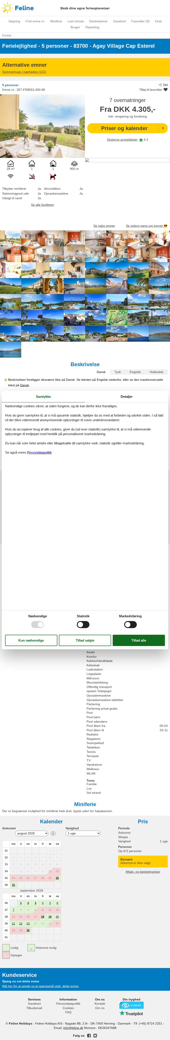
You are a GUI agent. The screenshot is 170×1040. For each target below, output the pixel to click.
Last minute (76, 21)
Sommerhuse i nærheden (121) (24, 72)
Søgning (14, 21)
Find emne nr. (35, 21)
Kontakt (100, 1003)
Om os (99, 1008)
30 (57, 878)
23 (28, 923)
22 (20, 923)
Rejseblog (92, 27)
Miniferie (56, 21)
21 (13, 923)
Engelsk (135, 372)
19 (50, 916)
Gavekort (119, 21)
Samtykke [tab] (43, 396)
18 (42, 916)
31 (13, 885)
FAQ (68, 1012)
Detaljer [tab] (127, 396)
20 (57, 916)
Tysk (117, 372)
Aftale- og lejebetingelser (143, 871)
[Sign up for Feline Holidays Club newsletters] (95, 1035)
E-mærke (131, 1005)
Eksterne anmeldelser (122, 139)
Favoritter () (140, 21)
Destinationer (98, 21)
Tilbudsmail (34, 1008)
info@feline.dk (73, 1028)
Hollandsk (156, 372)
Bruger (75, 27)
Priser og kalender (124, 128)
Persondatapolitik (68, 1003)
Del (165, 85)
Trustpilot (131, 1013)
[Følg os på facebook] (89, 1035)
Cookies (68, 1008)
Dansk (101, 372)
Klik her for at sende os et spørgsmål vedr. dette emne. (40, 986)
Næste (53, 833)
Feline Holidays (85, 8)
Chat (158, 21)
